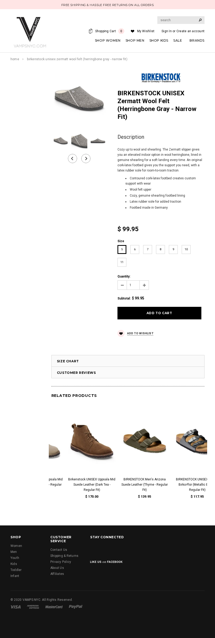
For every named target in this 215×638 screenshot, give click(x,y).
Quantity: (123, 276)
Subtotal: (124, 298)
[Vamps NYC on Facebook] (95, 549)
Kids (13, 564)
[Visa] (15, 606)
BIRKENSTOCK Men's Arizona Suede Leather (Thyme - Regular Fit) (128, 485)
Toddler (16, 570)
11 (121, 262)
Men (13, 552)
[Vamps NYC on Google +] (122, 549)
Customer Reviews (76, 373)
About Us (57, 568)
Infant (14, 576)
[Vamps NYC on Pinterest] (148, 549)
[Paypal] (76, 606)
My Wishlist (146, 31)
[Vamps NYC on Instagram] (135, 549)
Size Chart (68, 361)
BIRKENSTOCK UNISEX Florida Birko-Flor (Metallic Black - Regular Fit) (180, 485)
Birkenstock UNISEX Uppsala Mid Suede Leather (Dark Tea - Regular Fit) (75, 485)
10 (186, 249)
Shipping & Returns (64, 556)
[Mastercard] (54, 606)
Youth (14, 558)
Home (14, 59)
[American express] (33, 606)
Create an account (190, 31)
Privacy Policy (60, 562)
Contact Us (58, 550)
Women (16, 546)
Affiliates (57, 574)
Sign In (167, 31)
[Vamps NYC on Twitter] (108, 549)
